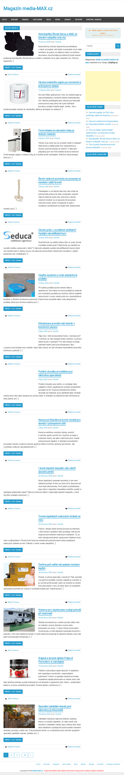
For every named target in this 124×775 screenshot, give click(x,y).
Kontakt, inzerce (93, 19)
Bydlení (14, 19)
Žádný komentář (74, 74)
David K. (59, 42)
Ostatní (78, 19)
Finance (25, 19)
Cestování (37, 19)
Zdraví (68, 19)
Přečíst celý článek (13, 67)
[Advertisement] (102, 86)
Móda (57, 19)
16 (25, 755)
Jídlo (48, 19)
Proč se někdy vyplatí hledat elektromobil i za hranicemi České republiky (100, 133)
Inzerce (16, 74)
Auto (4, 19)
